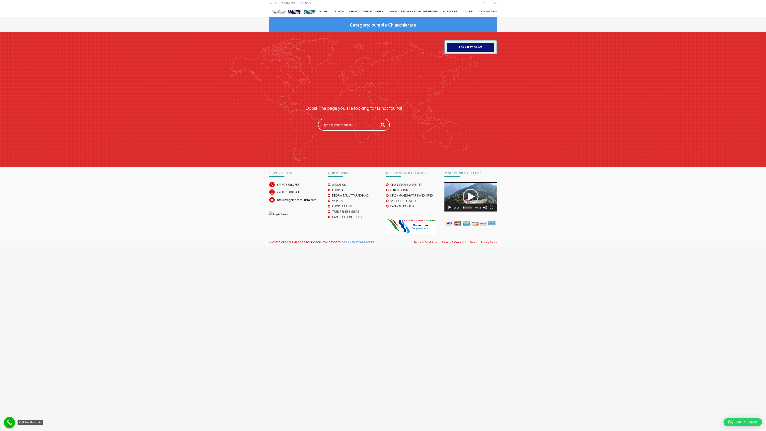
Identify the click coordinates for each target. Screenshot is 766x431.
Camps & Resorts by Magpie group (413, 11)
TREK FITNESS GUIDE (345, 211)
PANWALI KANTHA (402, 206)
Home (323, 11)
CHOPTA (338, 11)
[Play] (450, 208)
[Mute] (485, 208)
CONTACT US (488, 11)
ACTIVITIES (450, 11)
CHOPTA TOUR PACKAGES (366, 11)
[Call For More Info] (9, 422)
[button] (471, 197)
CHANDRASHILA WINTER (406, 184)
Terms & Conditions (425, 242)
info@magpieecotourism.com (296, 200)
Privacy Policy (489, 242)
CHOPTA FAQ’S (342, 206)
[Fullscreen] (492, 208)
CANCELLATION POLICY (347, 217)
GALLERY (468, 11)
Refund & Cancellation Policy (459, 242)
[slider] (467, 208)
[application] (470, 197)
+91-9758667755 (288, 185)
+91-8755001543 (288, 192)
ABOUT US (339, 184)
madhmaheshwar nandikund (411, 195)
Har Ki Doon (399, 190)
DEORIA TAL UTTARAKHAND (350, 195)
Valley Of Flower (403, 201)
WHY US (337, 201)
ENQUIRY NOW (470, 47)
